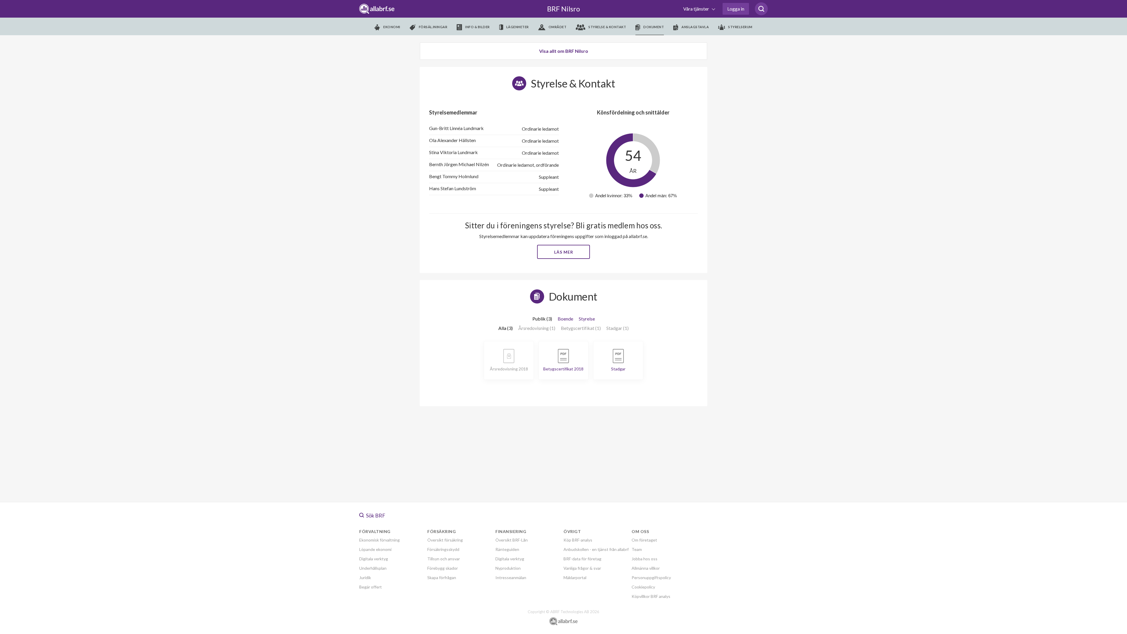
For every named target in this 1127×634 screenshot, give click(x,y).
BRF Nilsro (563, 8)
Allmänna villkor (646, 568)
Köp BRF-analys (578, 539)
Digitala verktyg (373, 558)
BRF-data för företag (582, 558)
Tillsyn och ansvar (443, 558)
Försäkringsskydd (443, 549)
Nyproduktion (508, 568)
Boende (565, 318)
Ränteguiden (507, 549)
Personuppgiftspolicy (651, 577)
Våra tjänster (696, 8)
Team (637, 549)
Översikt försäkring (445, 539)
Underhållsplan (373, 568)
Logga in (735, 8)
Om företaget (644, 539)
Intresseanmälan (510, 577)
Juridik (365, 577)
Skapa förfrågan (441, 577)
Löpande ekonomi (375, 549)
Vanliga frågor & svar (582, 568)
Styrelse (587, 318)
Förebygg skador (442, 568)
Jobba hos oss (644, 558)
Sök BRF (375, 515)
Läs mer (563, 251)
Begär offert (370, 586)
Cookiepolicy (643, 586)
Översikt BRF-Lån (511, 539)
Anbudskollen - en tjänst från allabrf (596, 549)
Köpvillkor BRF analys (651, 596)
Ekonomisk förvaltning (379, 539)
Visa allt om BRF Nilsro (563, 51)
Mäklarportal (575, 577)
